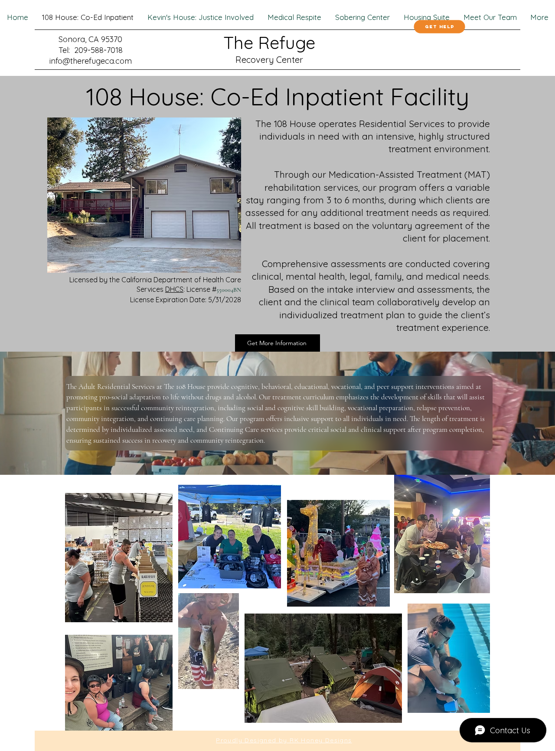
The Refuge (269, 42)
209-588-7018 (98, 50)
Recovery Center (269, 59)
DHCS (174, 289)
